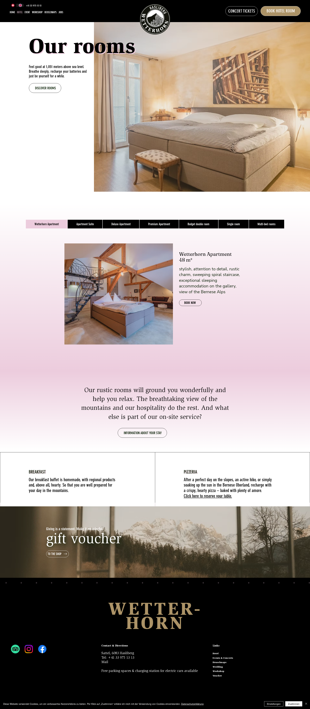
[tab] (46, 224)
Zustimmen (294, 703)
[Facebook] (42, 649)
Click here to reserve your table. (208, 496)
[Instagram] (28, 649)
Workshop (218, 671)
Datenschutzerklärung (192, 703)
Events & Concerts (223, 658)
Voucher (217, 676)
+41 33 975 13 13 (121, 658)
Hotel (216, 654)
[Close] (306, 703)
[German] (13, 5)
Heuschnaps (219, 662)
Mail (104, 662)
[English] (20, 5)
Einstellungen (274, 703)
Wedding (218, 667)
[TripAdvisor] (15, 649)
